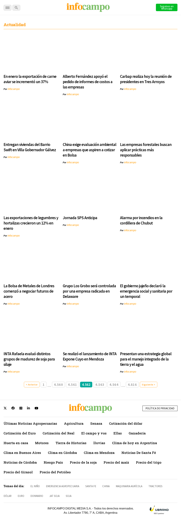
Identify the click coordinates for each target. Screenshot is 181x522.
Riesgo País (53, 462)
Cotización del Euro (20, 433)
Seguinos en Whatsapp (167, 7)
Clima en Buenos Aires (22, 452)
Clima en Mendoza (99, 452)
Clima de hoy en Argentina (134, 443)
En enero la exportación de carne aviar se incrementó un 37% (30, 79)
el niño (35, 486)
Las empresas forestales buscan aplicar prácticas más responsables (145, 150)
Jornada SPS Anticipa (80, 217)
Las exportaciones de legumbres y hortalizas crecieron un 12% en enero (31, 223)
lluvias (99, 443)
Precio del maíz (116, 462)
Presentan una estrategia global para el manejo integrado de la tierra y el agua (145, 359)
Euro (21, 496)
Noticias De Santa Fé (138, 452)
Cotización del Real (58, 433)
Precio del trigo (148, 462)
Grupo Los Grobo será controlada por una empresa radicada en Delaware (89, 291)
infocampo (14, 88)
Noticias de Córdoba (20, 462)
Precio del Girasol (18, 472)
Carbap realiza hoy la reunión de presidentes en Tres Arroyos (146, 79)
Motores (42, 443)
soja (68, 496)
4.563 (99, 384)
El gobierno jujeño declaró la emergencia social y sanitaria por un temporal (146, 291)
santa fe (90, 486)
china (106, 486)
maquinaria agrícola (129, 486)
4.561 (72, 384)
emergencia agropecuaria (62, 486)
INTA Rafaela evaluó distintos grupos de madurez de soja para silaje (29, 359)
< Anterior (32, 384)
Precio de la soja (83, 462)
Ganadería (137, 433)
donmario (36, 496)
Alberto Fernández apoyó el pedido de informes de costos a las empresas (87, 82)
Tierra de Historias (71, 443)
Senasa (96, 423)
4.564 (114, 384)
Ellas (117, 433)
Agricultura (73, 423)
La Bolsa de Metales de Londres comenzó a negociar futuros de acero (29, 291)
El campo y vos (94, 433)
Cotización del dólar (125, 423)
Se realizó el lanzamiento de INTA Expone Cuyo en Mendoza (89, 356)
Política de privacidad (159, 408)
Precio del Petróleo (55, 472)
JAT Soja (54, 496)
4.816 (132, 384)
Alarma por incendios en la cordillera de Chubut (141, 220)
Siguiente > (148, 384)
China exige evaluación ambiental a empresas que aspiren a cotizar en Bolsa (89, 150)
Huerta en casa (16, 443)
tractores (155, 486)
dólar (7, 496)
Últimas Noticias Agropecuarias (30, 423)
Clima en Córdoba (62, 452)
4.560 (58, 384)
